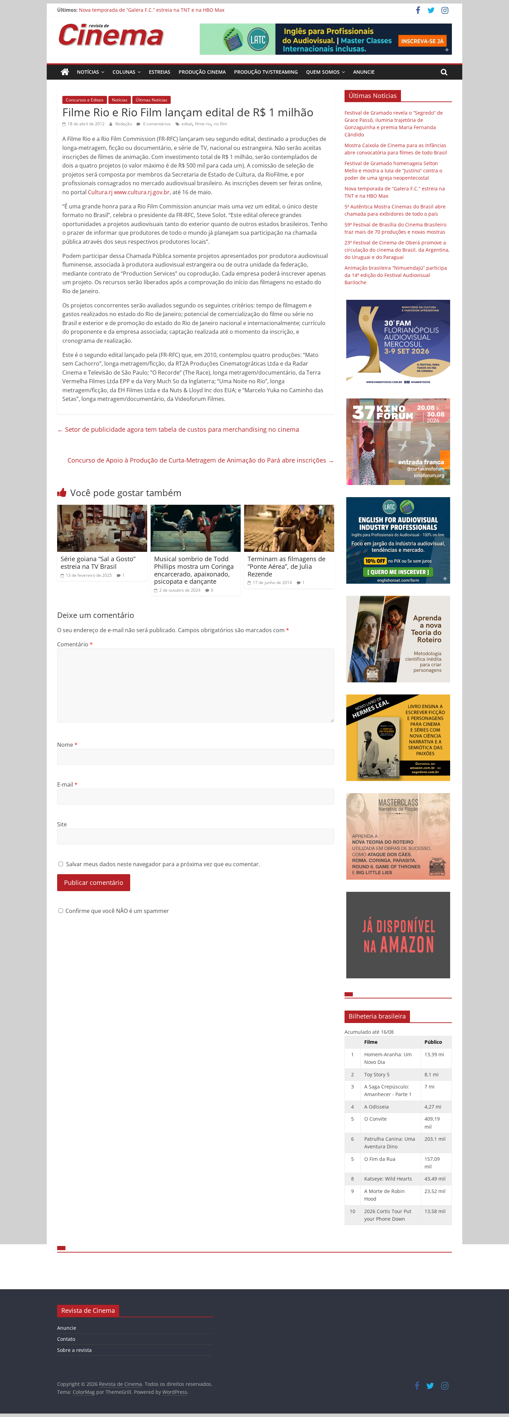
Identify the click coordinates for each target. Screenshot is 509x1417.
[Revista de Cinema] (65, 72)
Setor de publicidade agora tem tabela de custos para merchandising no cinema (178, 429)
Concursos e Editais (85, 100)
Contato (66, 1339)
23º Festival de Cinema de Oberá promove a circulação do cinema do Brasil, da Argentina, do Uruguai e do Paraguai (397, 249)
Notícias (88, 72)
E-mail (67, 784)
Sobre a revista (74, 1350)
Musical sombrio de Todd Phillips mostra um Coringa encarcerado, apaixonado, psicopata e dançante (194, 570)
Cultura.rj (100, 192)
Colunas (124, 72)
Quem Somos (323, 72)
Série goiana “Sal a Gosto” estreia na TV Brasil (98, 563)
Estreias (159, 72)
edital (186, 124)
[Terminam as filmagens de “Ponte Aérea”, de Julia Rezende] (289, 509)
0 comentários (156, 124)
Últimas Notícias (151, 100)
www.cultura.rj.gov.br (142, 192)
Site (62, 824)
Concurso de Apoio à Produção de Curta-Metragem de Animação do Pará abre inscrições (201, 460)
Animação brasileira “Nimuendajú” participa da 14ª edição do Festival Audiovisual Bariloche (396, 275)
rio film (220, 124)
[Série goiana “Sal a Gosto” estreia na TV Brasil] (102, 509)
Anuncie (364, 72)
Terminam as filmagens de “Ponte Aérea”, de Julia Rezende (286, 566)
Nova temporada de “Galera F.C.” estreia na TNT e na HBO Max (151, 10)
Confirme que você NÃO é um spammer (116, 911)
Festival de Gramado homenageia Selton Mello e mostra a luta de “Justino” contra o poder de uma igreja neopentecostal (393, 170)
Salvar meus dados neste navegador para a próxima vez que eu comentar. (163, 864)
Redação (124, 124)
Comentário (75, 644)
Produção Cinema (202, 72)
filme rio (203, 124)
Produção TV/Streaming (266, 72)
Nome (67, 744)
